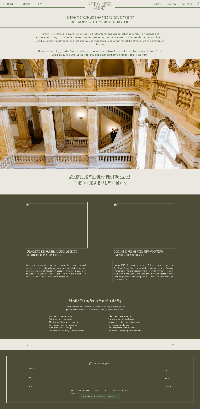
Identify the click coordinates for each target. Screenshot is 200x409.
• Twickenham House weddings (62, 319)
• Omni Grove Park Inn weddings (62, 324)
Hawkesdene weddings (118, 324)
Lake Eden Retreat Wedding (120, 316)
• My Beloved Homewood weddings (64, 322)
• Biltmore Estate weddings (60, 316)
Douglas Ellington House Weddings (124, 322)
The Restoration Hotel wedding (121, 327)
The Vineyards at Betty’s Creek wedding (66, 330)
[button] (172, 4)
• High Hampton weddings (60, 327)
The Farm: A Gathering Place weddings (125, 330)
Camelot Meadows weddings (121, 319)
